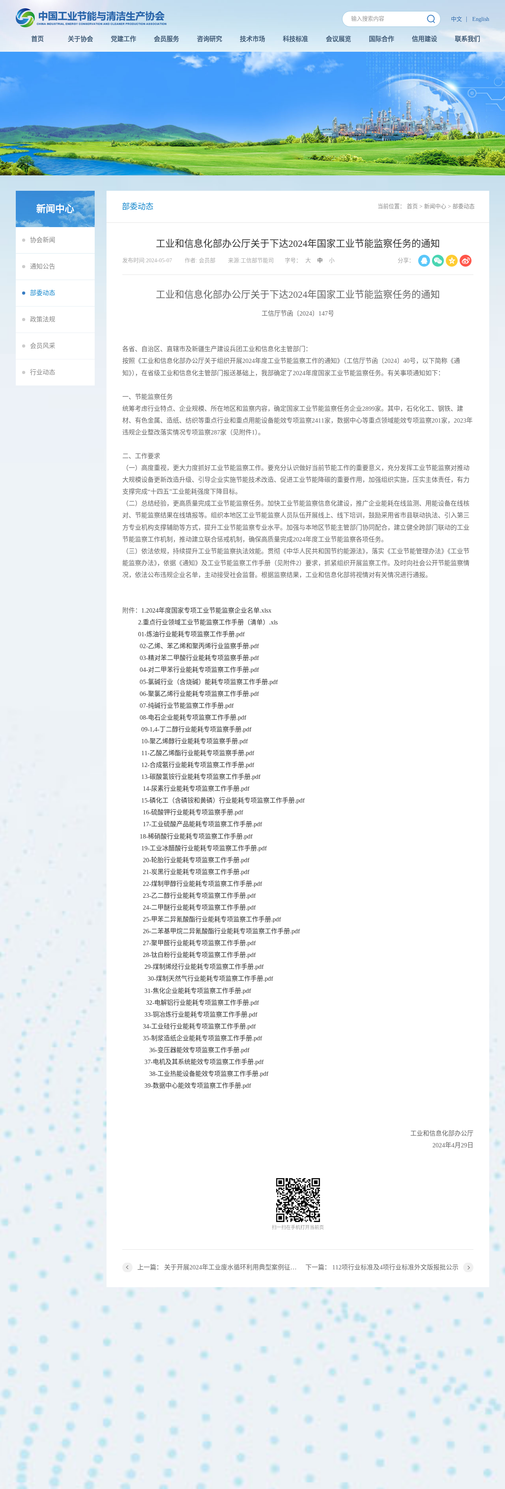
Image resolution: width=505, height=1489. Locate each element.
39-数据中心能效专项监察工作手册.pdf (197, 1085)
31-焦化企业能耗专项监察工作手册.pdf (197, 990)
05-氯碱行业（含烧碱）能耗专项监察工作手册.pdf (209, 682)
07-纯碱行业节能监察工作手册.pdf (187, 705)
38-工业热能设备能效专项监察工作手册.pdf (208, 1073)
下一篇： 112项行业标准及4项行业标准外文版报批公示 (381, 1267)
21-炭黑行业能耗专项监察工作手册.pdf (196, 872)
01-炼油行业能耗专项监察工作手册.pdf (191, 634)
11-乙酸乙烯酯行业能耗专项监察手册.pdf (197, 753)
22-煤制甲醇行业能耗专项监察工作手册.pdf (202, 883)
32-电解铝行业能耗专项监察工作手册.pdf (202, 1002)
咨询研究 (209, 39)
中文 (456, 19)
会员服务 (166, 39)
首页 (37, 39)
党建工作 (123, 39)
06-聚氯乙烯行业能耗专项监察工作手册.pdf (199, 693)
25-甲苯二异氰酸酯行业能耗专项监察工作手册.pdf (212, 919)
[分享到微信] (438, 261)
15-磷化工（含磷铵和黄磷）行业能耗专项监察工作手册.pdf (223, 800)
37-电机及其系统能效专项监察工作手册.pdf (204, 1061)
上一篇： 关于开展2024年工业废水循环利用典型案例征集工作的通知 (217, 1267)
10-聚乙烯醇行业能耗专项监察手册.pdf (194, 741)
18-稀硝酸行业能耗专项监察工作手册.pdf (196, 836)
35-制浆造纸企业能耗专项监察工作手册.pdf (202, 1038)
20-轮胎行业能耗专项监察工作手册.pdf (196, 860)
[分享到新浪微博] (465, 261)
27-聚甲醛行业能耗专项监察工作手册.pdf (199, 943)
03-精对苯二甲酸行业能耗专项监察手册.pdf (199, 657)
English (480, 19)
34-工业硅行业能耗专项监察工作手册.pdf (199, 1026)
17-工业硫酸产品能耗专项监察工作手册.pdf (202, 824)
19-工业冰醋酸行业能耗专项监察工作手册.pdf (204, 848)
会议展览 (338, 39)
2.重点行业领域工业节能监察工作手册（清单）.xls (208, 622)
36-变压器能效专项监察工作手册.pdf (199, 1050)
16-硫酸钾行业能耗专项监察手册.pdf (193, 812)
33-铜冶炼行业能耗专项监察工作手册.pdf (200, 1014)
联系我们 (467, 39)
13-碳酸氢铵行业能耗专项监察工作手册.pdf (200, 776)
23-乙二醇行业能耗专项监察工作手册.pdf (199, 895)
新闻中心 (435, 206)
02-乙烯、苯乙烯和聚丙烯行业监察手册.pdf (199, 646)
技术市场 (252, 39)
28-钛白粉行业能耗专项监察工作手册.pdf (199, 954)
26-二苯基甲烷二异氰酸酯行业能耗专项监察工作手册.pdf (221, 931)
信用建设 (424, 39)
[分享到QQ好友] (424, 261)
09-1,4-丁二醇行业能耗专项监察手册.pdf (196, 729)
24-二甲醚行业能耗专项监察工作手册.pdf (199, 907)
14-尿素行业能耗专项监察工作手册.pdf (196, 788)
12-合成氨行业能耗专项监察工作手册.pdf (197, 764)
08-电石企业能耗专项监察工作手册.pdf (193, 717)
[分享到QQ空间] (452, 261)
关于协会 (80, 39)
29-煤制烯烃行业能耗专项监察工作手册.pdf (204, 966)
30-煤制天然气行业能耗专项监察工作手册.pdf (210, 978)
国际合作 (381, 39)
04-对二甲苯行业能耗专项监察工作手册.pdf (199, 669)
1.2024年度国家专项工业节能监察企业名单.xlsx (206, 610)
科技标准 (295, 39)
